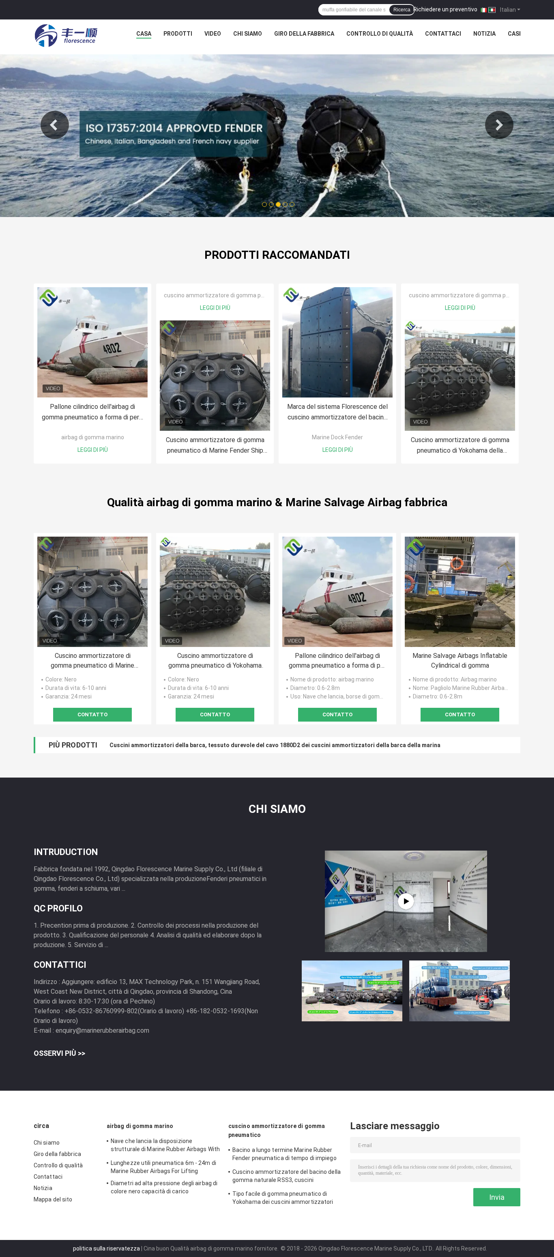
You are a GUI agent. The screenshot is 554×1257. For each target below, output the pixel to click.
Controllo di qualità (379, 33)
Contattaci (443, 33)
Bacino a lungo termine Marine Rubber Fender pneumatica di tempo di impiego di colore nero (284, 1155)
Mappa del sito (53, 1199)
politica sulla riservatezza (106, 1248)
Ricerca (401, 10)
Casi (514, 33)
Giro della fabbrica (304, 33)
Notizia (484, 33)
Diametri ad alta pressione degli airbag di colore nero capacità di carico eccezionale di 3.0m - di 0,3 (164, 1188)
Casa (143, 33)
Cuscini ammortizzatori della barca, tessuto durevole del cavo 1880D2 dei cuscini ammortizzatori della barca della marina (275, 745)
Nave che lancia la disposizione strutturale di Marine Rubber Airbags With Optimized (165, 1146)
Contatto (92, 714)
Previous (55, 125)
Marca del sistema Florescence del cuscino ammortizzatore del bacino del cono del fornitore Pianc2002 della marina (337, 413)
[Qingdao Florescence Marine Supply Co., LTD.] (66, 36)
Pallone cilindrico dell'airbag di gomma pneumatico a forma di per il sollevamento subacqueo (93, 413)
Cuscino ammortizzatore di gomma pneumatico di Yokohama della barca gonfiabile (460, 446)
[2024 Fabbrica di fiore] (406, 901)
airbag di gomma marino (92, 437)
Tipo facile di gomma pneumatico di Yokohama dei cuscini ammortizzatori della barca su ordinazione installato (282, 1199)
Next (499, 125)
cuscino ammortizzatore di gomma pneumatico (226, 295)
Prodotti (177, 33)
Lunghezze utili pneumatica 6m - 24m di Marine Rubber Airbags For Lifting (163, 1167)
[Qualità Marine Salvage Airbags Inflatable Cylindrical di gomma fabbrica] (460, 592)
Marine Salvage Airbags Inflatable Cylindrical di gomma (459, 660)
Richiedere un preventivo (445, 9)
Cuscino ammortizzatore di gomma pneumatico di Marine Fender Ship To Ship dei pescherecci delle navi (215, 446)
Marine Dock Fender (337, 437)
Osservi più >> (59, 1053)
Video (212, 33)
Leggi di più (92, 450)
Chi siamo (247, 33)
